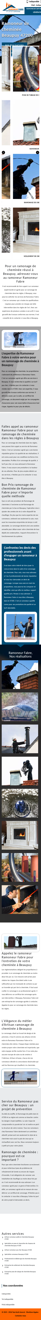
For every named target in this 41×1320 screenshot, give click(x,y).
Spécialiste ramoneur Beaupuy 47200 (16, 1254)
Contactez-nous (20, 1316)
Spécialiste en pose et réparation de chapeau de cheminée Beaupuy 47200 (20, 1244)
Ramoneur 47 (11, 780)
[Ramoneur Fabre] (13, 7)
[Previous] (3, 152)
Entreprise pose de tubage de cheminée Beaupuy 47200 (20, 1273)
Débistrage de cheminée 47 (18, 812)
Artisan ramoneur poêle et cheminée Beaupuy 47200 (19, 1238)
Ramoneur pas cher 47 (15, 748)
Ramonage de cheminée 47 (18, 684)
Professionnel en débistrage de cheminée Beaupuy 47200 (21, 1260)
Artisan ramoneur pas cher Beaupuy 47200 (18, 1250)
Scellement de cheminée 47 (18, 844)
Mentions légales (32, 1312)
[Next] (37, 152)
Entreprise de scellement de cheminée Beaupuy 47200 (20, 1266)
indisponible (34, 2)
